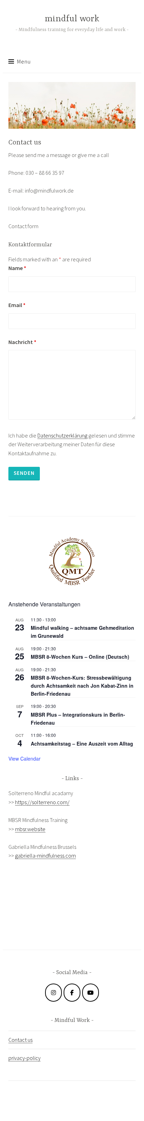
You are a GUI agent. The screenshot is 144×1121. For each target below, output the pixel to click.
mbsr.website (30, 828)
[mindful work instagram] (53, 993)
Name (17, 267)
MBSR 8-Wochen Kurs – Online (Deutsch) (80, 656)
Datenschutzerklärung (62, 435)
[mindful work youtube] (90, 993)
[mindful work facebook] (72, 993)
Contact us (20, 1039)
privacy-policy (24, 1057)
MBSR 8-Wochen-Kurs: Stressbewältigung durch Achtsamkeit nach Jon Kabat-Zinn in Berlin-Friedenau (82, 685)
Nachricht (22, 341)
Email (17, 304)
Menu (24, 61)
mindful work (72, 19)
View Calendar (24, 758)
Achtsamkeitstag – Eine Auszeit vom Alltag (82, 743)
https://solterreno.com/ (42, 802)
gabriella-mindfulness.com (45, 855)
